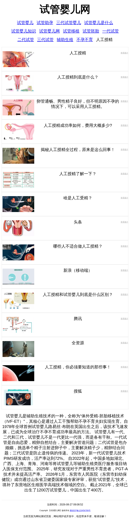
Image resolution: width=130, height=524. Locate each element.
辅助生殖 (65, 39)
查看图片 (124, 53)
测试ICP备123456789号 (80, 510)
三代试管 (45, 39)
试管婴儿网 (65, 9)
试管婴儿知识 (23, 31)
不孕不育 (84, 39)
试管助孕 (45, 22)
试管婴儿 (25, 22)
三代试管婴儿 (68, 22)
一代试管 (110, 31)
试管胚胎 (91, 31)
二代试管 (25, 39)
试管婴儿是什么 (98, 22)
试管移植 (71, 31)
